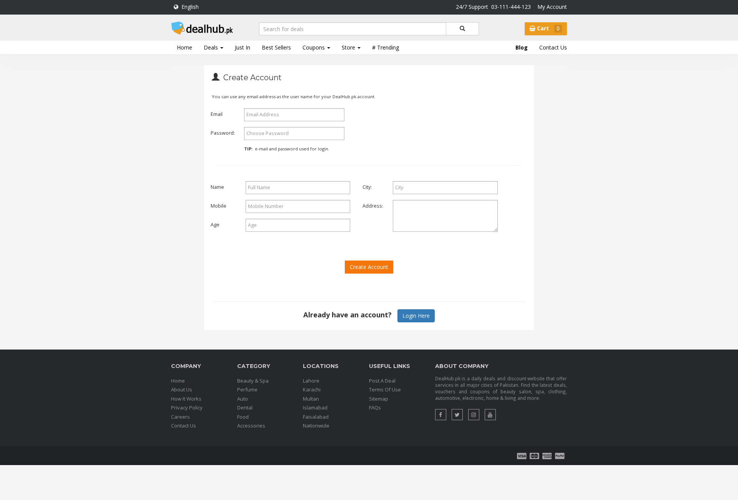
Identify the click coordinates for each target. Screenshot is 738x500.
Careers (180, 416)
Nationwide (316, 425)
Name (217, 187)
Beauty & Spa (253, 380)
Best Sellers (276, 47)
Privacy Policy (187, 407)
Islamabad (315, 407)
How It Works (186, 398)
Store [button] (349, 47)
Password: (223, 133)
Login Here (416, 315)
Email (217, 114)
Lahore (311, 380)
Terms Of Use (385, 389)
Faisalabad (316, 416)
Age (215, 224)
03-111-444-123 (511, 6)
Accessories (251, 425)
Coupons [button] (314, 47)
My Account (552, 6)
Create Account (369, 267)
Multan (311, 398)
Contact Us (553, 47)
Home (184, 47)
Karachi (312, 389)
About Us (181, 389)
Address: (370, 206)
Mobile (218, 206)
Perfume (247, 389)
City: (365, 187)
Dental (245, 407)
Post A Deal (382, 380)
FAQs (375, 407)
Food (243, 416)
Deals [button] (211, 47)
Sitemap (378, 398)
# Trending (385, 47)
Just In (242, 47)
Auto (242, 398)
